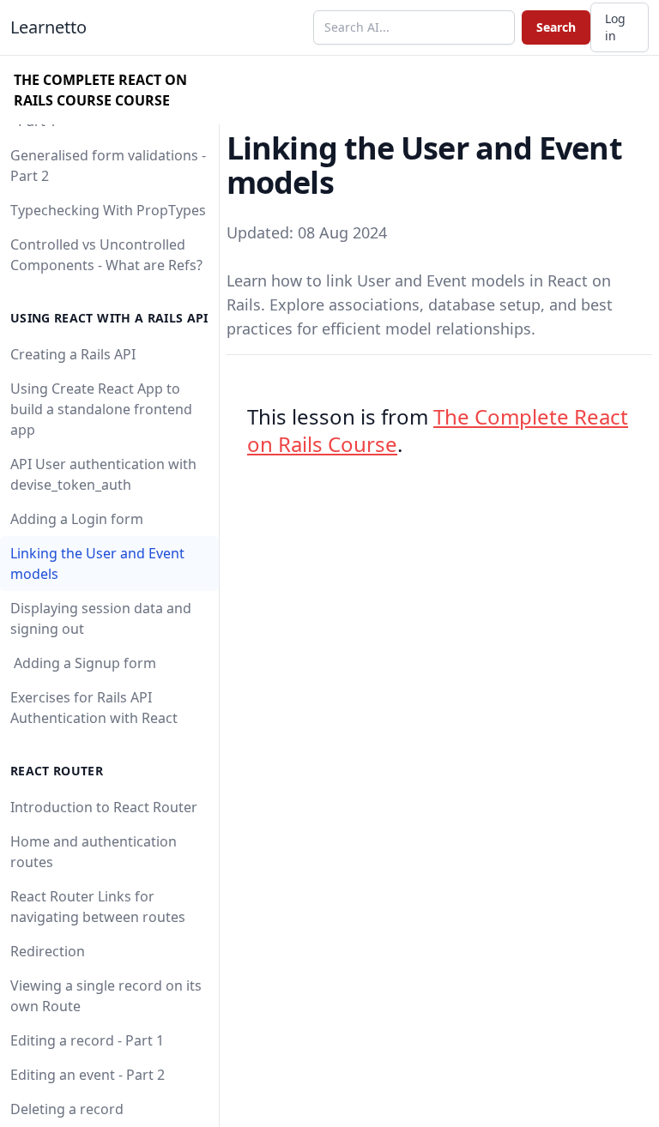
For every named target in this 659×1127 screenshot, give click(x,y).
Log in (615, 27)
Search (556, 27)
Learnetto (48, 27)
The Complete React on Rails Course (437, 430)
